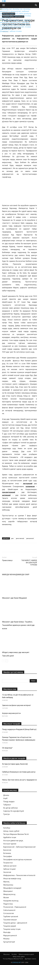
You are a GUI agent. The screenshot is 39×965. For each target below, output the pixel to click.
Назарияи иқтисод (10, 900)
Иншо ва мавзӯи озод (12, 878)
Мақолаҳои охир (9, 689)
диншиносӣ (30, 538)
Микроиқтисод (9, 894)
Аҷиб (5, 798)
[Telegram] (5, 1)
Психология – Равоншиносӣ (14, 907)
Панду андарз (8, 801)
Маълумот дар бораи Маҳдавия (14, 598)
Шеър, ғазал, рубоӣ (11, 831)
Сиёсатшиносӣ (9, 910)
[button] (3, 5)
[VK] (9, 547)
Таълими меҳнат (10, 919)
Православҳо (7, 560)
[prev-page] (3, 661)
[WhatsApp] (28, 547)
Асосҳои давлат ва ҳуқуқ (13, 840)
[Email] (18, 547)
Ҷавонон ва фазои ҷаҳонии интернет (16, 705)
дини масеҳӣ (20, 538)
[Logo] (16, 18)
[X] (14, 547)
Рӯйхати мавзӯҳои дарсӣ (26, 954)
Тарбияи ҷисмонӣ (10, 916)
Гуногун (6, 814)
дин (12, 538)
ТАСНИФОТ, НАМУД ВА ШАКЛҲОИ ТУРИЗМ (29, 562)
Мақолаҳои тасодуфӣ (11, 724)
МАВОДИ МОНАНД (9, 575)
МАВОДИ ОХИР (23, 575)
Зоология (7, 872)
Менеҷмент (8, 891)
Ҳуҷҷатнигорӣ (9, 942)
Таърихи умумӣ (9, 926)
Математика (8, 885)
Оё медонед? (7, 748)
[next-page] (6, 661)
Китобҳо (6, 828)
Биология (7, 850)
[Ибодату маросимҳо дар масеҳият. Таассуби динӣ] (19, 640)
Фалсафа (6, 932)
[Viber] (23, 547)
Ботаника (7, 853)
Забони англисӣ (9, 866)
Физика (6, 938)
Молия (6, 897)
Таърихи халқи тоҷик (11, 929)
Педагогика (8, 904)
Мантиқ (6, 882)
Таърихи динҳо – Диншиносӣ (15, 923)
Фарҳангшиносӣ (10, 935)
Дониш (6, 795)
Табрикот (7, 804)
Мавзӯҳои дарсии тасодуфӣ (14, 758)
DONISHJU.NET (16, 962)
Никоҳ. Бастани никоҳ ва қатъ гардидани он (19, 780)
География (7, 856)
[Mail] (3, 1)
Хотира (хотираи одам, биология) (15, 764)
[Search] (36, 5)
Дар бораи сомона (30, 959)
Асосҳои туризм (9, 844)
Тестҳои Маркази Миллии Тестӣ (16, 834)
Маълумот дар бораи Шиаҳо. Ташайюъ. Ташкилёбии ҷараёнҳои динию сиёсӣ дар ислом (18, 625)
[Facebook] (4, 547)
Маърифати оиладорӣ (12, 888)
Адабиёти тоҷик (9, 837)
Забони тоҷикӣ (9, 869)
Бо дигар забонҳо (10, 808)
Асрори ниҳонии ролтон (11, 713)
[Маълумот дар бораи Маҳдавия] (19, 585)
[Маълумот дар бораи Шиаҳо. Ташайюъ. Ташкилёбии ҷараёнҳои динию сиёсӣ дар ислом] (19, 609)
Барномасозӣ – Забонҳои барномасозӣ (19, 847)
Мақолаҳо (6, 954)
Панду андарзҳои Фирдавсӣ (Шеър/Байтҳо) (19, 729)
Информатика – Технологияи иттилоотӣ (19, 875)
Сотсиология (8, 913)
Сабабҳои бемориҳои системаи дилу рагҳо (18, 772)
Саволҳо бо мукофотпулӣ (13, 811)
